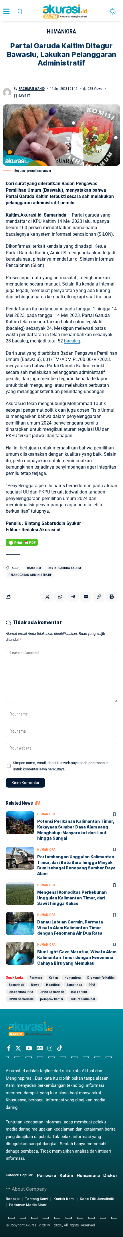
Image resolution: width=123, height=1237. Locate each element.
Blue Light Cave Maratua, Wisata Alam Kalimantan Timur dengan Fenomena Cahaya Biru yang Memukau (76, 957)
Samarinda (16, 984)
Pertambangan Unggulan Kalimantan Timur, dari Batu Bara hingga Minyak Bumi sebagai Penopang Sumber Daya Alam (76, 865)
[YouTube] (28, 1048)
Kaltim (53, 977)
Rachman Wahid (32, 89)
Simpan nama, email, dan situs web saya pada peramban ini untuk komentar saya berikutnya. (61, 766)
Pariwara (35, 977)
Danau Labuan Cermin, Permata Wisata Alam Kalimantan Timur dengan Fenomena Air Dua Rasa (70, 927)
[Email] (86, 597)
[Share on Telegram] (73, 597)
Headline (53, 984)
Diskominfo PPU (21, 992)
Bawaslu (34, 568)
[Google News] (39, 1048)
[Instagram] (50, 1048)
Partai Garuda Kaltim (64, 568)
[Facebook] (9, 1048)
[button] (20, 11)
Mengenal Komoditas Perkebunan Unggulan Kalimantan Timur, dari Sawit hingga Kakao (72, 898)
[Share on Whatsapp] (60, 597)
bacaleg (72, 341)
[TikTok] (60, 1048)
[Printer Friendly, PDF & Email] (22, 542)
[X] (18, 1048)
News (35, 984)
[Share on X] (47, 597)
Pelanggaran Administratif (30, 575)
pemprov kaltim (51, 999)
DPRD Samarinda (51, 992)
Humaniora (61, 31)
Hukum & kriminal (82, 999)
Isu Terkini (79, 992)
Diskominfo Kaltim (100, 977)
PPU (92, 984)
